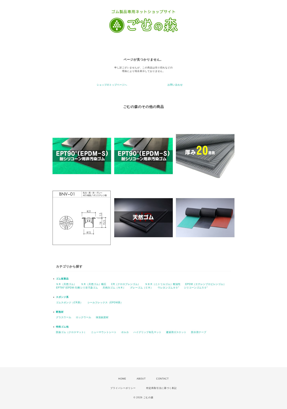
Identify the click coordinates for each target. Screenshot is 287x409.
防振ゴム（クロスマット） (71, 332)
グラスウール (63, 317)
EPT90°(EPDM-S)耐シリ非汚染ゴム (77, 287)
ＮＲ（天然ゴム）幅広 (93, 284)
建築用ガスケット (176, 332)
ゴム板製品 (62, 278)
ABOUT (141, 378)
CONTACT (162, 378)
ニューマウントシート (104, 332)
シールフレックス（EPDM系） (105, 302)
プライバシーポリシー (123, 388)
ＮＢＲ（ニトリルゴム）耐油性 (163, 284)
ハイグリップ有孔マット (147, 332)
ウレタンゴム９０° (168, 287)
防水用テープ (198, 332)
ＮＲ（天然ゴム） (66, 284)
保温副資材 (102, 317)
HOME (122, 378)
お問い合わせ (175, 84)
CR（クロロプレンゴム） (125, 284)
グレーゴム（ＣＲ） (141, 287)
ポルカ (125, 332)
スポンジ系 (62, 297)
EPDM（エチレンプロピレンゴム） (205, 284)
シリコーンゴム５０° (196, 287)
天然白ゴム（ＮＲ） (114, 287)
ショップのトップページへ (112, 84)
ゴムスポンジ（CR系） (69, 302)
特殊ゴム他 (62, 326)
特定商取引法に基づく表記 (161, 388)
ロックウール (83, 317)
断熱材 (60, 312)
